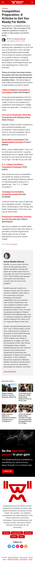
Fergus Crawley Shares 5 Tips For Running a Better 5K (9, 395)
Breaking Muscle (13, 557)
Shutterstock (14, 244)
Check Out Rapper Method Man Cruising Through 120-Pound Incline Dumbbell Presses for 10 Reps (25, 418)
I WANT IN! (7, 471)
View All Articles (10, 371)
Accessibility (23, 559)
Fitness (5, 8)
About (30, 559)
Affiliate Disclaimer (13, 559)
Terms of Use (23, 557)
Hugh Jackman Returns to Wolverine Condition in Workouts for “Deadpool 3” (9, 417)
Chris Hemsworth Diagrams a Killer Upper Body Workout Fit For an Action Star (25, 396)
